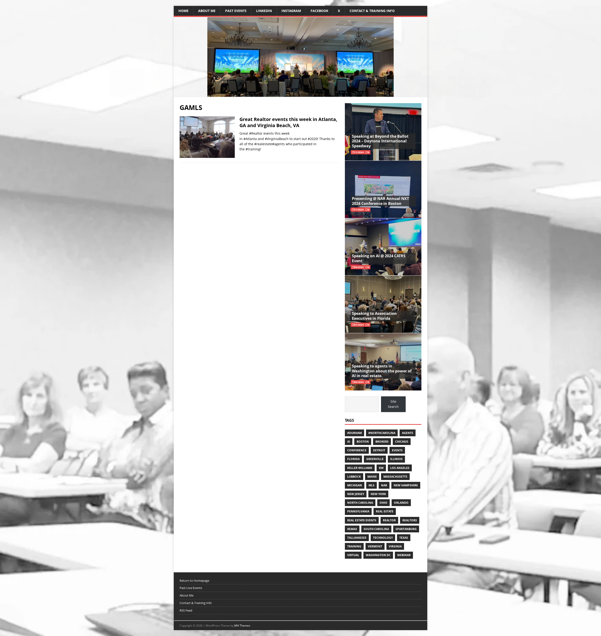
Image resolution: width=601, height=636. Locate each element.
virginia (395, 546)
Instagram (291, 10)
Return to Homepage (194, 580)
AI (348, 442)
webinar (404, 555)
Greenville (375, 459)
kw (381, 468)
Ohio (383, 503)
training (354, 546)
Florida (353, 459)
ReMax (352, 529)
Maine (372, 477)
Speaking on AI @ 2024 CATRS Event (378, 258)
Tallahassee (356, 538)
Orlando (401, 503)
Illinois (396, 459)
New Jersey (355, 494)
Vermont (375, 546)
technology (383, 538)
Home (183, 10)
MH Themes (242, 626)
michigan (354, 485)
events (397, 450)
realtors (409, 520)
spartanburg (406, 529)
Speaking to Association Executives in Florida (374, 316)
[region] (300, 57)
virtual (353, 555)
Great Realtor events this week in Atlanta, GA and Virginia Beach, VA (288, 122)
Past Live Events (191, 588)
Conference (356, 450)
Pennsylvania (358, 511)
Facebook (319, 10)
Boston (363, 442)
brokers (382, 442)
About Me (207, 10)
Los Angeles (399, 468)
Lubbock (354, 477)
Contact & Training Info (372, 10)
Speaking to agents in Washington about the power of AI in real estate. (382, 370)
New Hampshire (406, 485)
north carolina (360, 503)
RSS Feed (186, 610)
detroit (379, 450)
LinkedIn (264, 10)
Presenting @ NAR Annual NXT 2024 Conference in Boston (380, 201)
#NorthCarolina (381, 433)
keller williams (359, 468)
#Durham (354, 433)
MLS (371, 485)
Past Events (236, 10)
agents (407, 433)
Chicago (401, 442)
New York (378, 494)
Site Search (393, 404)
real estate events (361, 520)
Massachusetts (395, 477)
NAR (384, 485)
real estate (384, 511)
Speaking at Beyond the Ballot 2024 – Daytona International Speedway (380, 141)
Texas (403, 538)
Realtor (389, 520)
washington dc (378, 555)
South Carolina (376, 529)
